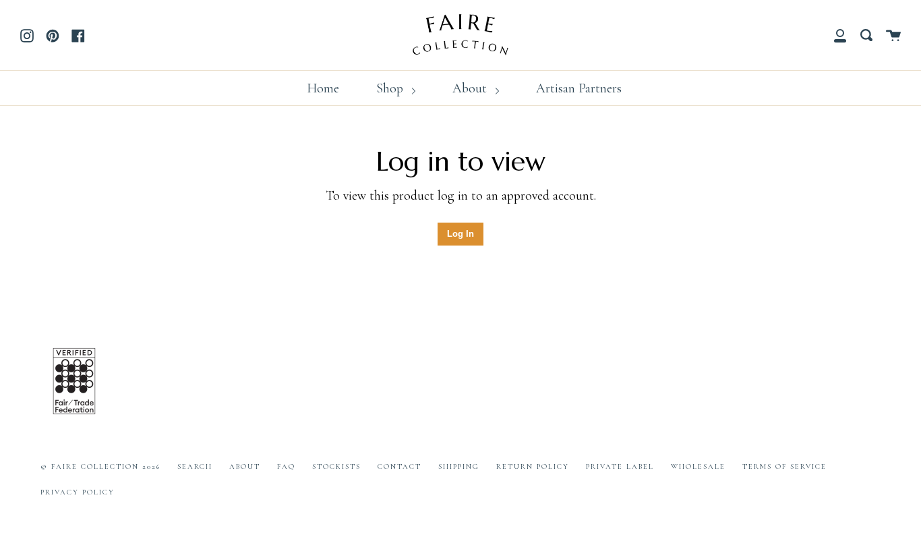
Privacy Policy (77, 492)
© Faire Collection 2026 (100, 466)
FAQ (286, 466)
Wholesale (698, 466)
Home (323, 88)
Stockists (336, 466)
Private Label (620, 466)
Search (194, 466)
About (471, 88)
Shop (391, 88)
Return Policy (532, 466)
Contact (399, 466)
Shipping (458, 466)
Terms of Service (784, 466)
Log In (460, 234)
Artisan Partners (579, 88)
